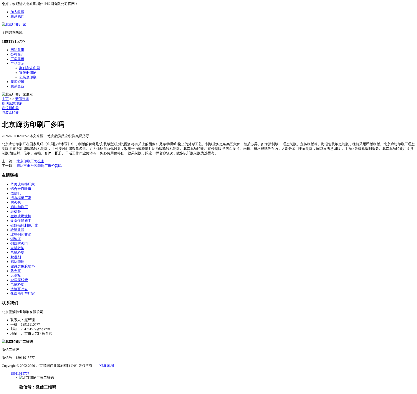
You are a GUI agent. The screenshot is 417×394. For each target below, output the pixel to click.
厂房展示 (17, 59)
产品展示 (17, 63)
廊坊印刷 (17, 262)
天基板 (15, 275)
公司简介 (17, 54)
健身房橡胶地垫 (22, 266)
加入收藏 (17, 12)
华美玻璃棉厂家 (22, 184)
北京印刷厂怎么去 (30, 161)
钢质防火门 (19, 243)
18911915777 (19, 373)
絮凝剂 (15, 257)
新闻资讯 (17, 82)
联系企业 (17, 86)
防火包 (15, 202)
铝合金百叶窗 (20, 189)
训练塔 (15, 239)
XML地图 (106, 366)
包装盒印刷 (27, 77)
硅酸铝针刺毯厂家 (24, 225)
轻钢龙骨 (17, 230)
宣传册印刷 (27, 72)
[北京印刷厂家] (14, 24)
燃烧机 (15, 193)
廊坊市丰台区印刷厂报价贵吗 (39, 166)
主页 (5, 99)
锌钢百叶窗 (19, 289)
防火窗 (15, 271)
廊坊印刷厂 (19, 207)
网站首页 (17, 50)
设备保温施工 (20, 221)
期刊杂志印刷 (29, 68)
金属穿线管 (19, 280)
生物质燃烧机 (20, 216)
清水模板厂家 (20, 198)
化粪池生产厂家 (22, 293)
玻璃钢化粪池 (20, 234)
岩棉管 (15, 211)
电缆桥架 (17, 248)
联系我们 (17, 16)
